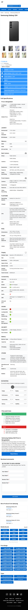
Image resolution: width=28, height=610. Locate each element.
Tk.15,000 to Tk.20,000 (20, 551)
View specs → (9, 509)
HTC (5, 533)
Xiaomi (14, 539)
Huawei (14, 536)
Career (19, 602)
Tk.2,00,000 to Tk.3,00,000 (20, 569)
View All (25, 527)
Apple (9, 9)
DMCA (15, 602)
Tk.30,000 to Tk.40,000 (20, 554)
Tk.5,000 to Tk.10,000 (20, 548)
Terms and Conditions (9, 600)
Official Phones (20, 576)
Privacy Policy (20, 600)
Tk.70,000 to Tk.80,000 (20, 560)
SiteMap (19, 606)
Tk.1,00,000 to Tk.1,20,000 (7, 566)
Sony (14, 533)
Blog (7, 598)
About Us (11, 598)
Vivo (5, 539)
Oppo (23, 536)
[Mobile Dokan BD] (21, 2)
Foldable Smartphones (7, 582)
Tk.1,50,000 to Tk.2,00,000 (7, 569)
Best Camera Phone (7, 576)
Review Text (5, 482)
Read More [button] (14, 454)
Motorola (5, 536)
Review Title (5, 479)
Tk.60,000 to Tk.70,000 (7, 560)
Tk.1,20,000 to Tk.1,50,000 (20, 566)
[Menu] (2, 2)
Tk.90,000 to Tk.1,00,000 (20, 563)
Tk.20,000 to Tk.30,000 (7, 554)
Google (15, 9)
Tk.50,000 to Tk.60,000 (20, 557)
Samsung (3, 9)
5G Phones (20, 579)
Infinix (21, 9)
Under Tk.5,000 (7, 548)
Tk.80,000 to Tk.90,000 (7, 563)
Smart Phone (8, 65)
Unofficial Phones (7, 579)
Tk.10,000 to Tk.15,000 (7, 551)
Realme (23, 539)
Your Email (5, 475)
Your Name (5, 471)
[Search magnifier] (19, 6)
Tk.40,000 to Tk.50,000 (7, 557)
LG (23, 533)
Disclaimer (9, 602)
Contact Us (18, 598)
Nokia (23, 530)
